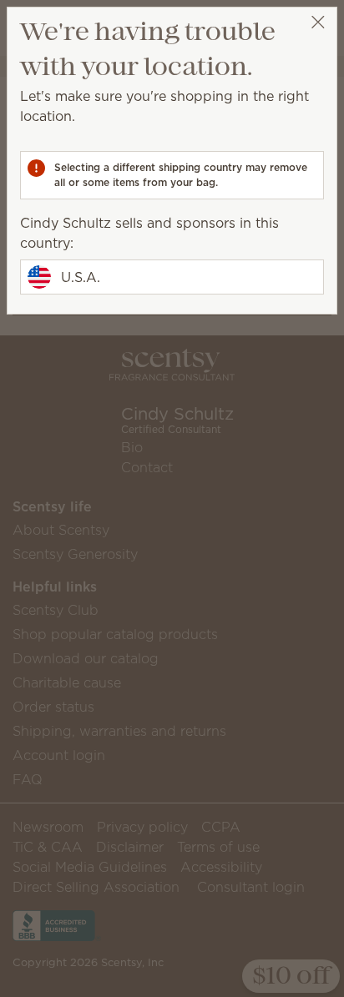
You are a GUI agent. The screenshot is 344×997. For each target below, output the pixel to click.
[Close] (317, 22)
